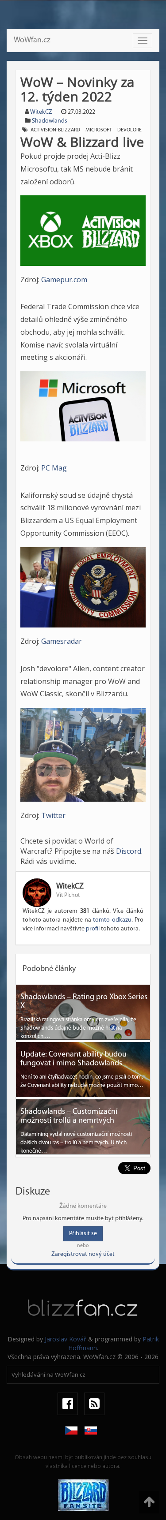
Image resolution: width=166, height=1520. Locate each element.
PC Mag (54, 468)
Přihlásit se (83, 1233)
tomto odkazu (112, 920)
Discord (128, 851)
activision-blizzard (55, 130)
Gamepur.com (64, 279)
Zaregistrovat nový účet (83, 1254)
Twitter (53, 815)
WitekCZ (41, 112)
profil (93, 929)
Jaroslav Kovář (65, 1339)
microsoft (98, 130)
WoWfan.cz (32, 41)
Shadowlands (49, 121)
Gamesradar (61, 641)
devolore (129, 130)
